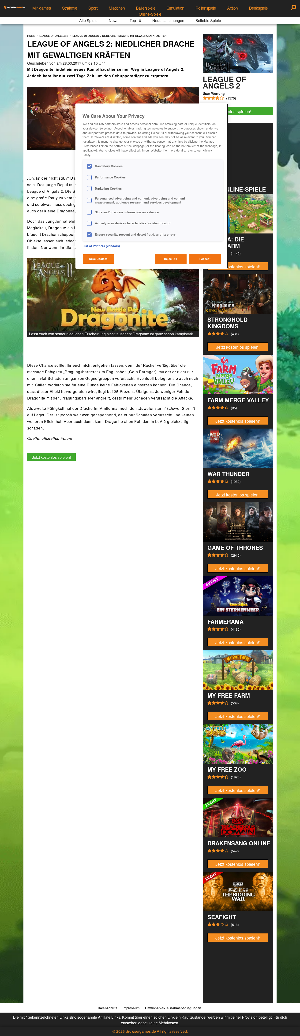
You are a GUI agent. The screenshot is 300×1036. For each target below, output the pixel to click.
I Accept (205, 259)
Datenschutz (107, 1008)
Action (232, 8)
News (113, 20)
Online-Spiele (150, 14)
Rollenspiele (205, 8)
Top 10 (135, 20)
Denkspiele (258, 8)
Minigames (41, 8)
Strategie (69, 8)
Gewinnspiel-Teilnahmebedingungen (173, 1008)
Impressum (131, 1008)
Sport (93, 8)
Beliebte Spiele (208, 20)
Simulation (175, 8)
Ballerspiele (145, 8)
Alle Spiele (88, 20)
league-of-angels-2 (53, 35)
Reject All (170, 259)
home (31, 35)
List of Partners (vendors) (101, 246)
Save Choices (98, 259)
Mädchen (117, 8)
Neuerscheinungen (168, 20)
